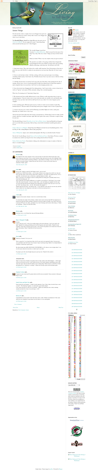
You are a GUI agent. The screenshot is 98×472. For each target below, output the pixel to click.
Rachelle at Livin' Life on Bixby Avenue (36, 121)
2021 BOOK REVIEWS (77, 264)
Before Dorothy (71, 237)
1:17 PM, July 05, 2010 (21, 215)
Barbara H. (18, 295)
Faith (17, 169)
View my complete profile (73, 43)
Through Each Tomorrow (73, 219)
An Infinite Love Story (73, 242)
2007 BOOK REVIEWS (77, 306)
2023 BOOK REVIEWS (77, 258)
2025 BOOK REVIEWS (77, 252)
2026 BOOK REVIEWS (77, 249)
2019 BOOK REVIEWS (77, 270)
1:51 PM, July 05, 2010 (21, 231)
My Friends (70, 210)
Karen (17, 236)
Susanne (77, 30)
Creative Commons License (76, 392)
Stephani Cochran (20, 272)
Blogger (60, 469)
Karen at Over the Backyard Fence (39, 136)
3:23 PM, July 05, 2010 (21, 254)
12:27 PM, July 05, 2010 (21, 206)
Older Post (61, 307)
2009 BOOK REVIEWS (77, 300)
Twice (69, 233)
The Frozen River (72, 201)
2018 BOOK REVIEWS (77, 273)
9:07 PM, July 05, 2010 (21, 301)
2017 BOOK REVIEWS (77, 276)
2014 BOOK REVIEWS (77, 285)
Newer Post (15, 307)
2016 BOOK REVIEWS (77, 279)
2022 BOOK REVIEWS (77, 261)
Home (38, 307)
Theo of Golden (71, 206)
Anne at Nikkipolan (17, 132)
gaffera (51, 469)
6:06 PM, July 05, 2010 (21, 277)
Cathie (17, 195)
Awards (17, 147)
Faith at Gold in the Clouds (19, 141)
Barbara (18, 211)
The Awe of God (71, 197)
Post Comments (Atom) (24, 310)
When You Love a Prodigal (74, 192)
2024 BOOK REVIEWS (77, 255)
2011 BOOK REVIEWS (77, 294)
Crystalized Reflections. (40, 52)
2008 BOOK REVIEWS (77, 303)
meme (21, 147)
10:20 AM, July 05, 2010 (21, 164)
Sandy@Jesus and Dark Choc (23, 282)
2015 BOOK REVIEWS (77, 282)
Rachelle (18, 154)
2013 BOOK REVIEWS (77, 288)
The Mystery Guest (72, 215)
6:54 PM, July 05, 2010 (21, 291)
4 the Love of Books (17, 42)
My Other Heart (71, 228)
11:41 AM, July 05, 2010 (21, 190)
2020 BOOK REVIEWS (77, 267)
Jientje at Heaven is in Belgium (20, 127)
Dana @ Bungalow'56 (21, 220)
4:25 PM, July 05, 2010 (21, 267)
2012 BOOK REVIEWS (77, 291)
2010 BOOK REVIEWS (77, 297)
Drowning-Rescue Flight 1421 (74, 224)
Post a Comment (18, 304)
